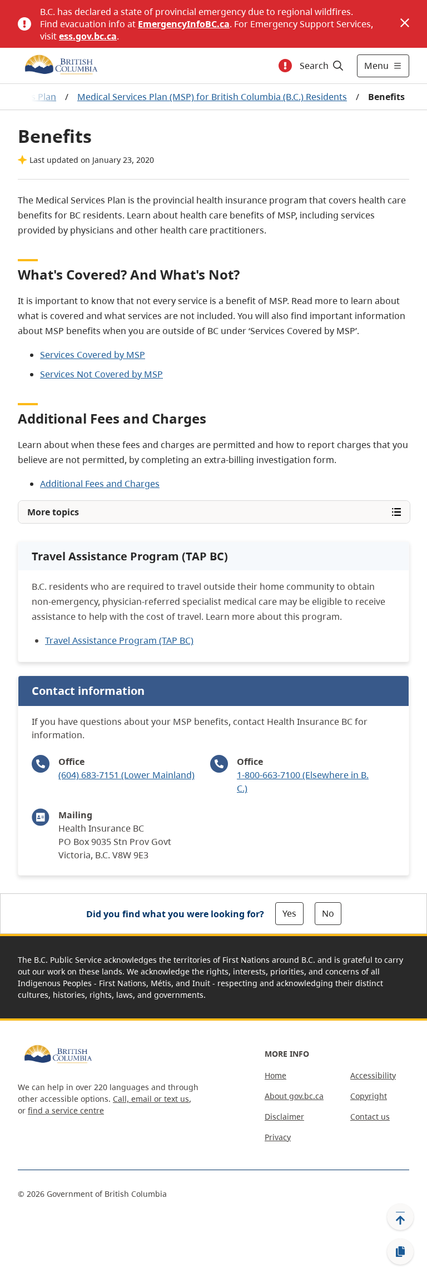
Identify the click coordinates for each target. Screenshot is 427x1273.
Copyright (368, 1096)
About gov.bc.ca (294, 1096)
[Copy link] (400, 1252)
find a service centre (66, 1110)
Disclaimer (284, 1116)
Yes (289, 913)
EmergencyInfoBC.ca (184, 24)
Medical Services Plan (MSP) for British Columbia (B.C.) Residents (212, 97)
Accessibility (373, 1075)
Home (275, 1075)
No (328, 913)
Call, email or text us (151, 1098)
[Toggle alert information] (285, 65)
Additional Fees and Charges (100, 484)
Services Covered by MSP (92, 355)
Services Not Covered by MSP (101, 374)
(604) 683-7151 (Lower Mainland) (126, 775)
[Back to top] (400, 1217)
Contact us (370, 1116)
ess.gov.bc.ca (88, 36)
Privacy (278, 1137)
